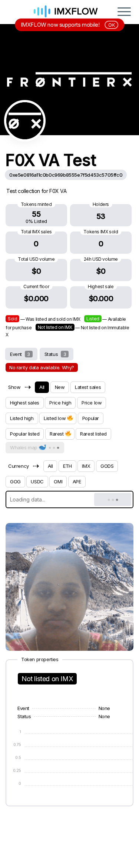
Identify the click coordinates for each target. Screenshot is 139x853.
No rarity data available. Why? (41, 367)
